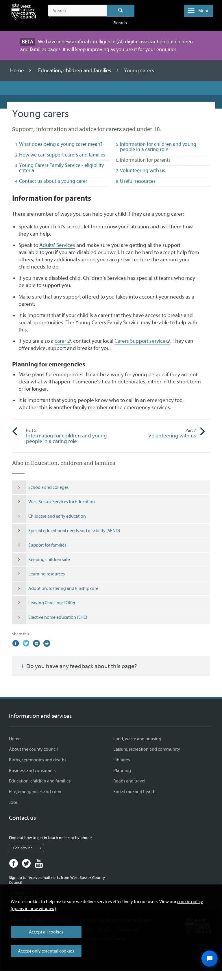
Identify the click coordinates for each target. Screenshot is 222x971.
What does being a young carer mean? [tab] (60, 144)
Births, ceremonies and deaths (37, 760)
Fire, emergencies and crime (35, 791)
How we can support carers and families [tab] (62, 155)
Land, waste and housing (137, 738)
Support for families (47, 545)
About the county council (33, 749)
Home (17, 70)
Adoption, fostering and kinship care (63, 588)
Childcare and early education (57, 516)
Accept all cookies (46, 932)
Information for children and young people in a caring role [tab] (158, 146)
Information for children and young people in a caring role (66, 436)
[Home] (23, 12)
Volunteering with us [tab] (142, 170)
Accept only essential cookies (46, 951)
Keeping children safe (49, 559)
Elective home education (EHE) (57, 617)
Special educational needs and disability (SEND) (74, 530)
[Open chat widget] (209, 959)
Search (121, 11)
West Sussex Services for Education (61, 501)
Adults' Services (57, 245)
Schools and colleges (48, 487)
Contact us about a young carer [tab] (53, 181)
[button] (198, 11)
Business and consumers (32, 770)
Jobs (13, 802)
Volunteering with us (172, 433)
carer (60, 341)
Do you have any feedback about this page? (81, 666)
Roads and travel (129, 781)
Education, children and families (75, 70)
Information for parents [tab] (155, 160)
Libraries (121, 760)
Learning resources (46, 574)
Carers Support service (140, 341)
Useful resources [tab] (138, 181)
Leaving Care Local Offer (51, 602)
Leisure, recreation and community (146, 749)
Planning (122, 770)
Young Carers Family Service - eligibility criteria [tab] (61, 168)
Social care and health (134, 791)
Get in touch (22, 848)
